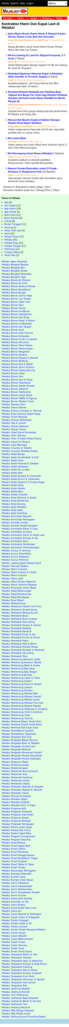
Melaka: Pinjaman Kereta (15, 817)
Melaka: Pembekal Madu (15, 640)
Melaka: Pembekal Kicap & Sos (19, 634)
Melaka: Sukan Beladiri (14, 935)
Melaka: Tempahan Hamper (17, 957)
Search (14, 3)
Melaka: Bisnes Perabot (14, 354)
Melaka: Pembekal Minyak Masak (20, 646)
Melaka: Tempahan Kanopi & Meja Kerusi (24, 963)
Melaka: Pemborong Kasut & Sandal (22, 684)
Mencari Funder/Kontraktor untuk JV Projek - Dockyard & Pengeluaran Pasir (33, 170)
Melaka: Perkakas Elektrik (16, 802)
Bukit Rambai (11, 217)
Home (5, 3)
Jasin (7, 233)
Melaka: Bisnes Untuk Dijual (17, 395)
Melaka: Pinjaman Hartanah (17, 811)
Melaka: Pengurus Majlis (15, 761)
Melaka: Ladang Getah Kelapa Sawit (21, 562)
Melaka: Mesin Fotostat (14, 569)
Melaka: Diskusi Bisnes (14, 407)
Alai (6, 202)
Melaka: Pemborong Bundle (17, 674)
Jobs (22, 3)
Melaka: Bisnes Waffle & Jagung (19, 398)
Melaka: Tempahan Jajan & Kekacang (22, 960)
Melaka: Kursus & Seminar (16, 550)
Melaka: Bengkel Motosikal (16, 273)
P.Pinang (46, 18)
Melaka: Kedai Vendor (13, 488)
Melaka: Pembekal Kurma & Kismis (21, 637)
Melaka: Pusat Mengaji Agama (18, 855)
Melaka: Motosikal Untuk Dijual (19, 587)
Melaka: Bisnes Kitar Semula (17, 332)
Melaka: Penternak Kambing (17, 777)
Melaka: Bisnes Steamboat (16, 382)
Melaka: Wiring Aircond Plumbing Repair (24, 1016)
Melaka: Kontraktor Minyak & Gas (20, 538)
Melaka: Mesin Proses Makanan (19, 581)
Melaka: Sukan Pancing (14, 945)
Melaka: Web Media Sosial (16, 1013)
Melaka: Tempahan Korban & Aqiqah (22, 973)
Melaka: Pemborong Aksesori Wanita (21, 662)
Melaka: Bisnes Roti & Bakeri (17, 364)
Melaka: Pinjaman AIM (14, 808)
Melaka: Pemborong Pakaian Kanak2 (22, 696)
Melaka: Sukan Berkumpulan (17, 938)
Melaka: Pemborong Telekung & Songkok (24, 708)
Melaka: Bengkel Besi (13, 267)
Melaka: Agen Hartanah (14, 261)
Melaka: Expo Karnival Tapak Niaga (21, 413)
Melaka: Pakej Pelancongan (17, 590)
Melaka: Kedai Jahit (12, 472)
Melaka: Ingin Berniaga (14, 444)
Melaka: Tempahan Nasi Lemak (18, 982)
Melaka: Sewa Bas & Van (15, 901)
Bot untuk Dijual (17, 138)
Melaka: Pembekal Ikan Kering (18, 621)
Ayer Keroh (10, 208)
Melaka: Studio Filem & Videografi (20, 917)
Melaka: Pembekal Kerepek (16, 628)
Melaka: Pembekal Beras (15, 615)
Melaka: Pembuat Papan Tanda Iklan (21, 721)
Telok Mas (9, 255)
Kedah (33, 18)
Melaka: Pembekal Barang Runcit (20, 612)
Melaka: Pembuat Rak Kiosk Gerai (20, 727)
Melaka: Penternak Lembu (16, 780)
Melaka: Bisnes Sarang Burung (18, 370)
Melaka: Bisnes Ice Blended (17, 323)
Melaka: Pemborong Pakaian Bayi (20, 693)
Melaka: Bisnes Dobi (13, 305)
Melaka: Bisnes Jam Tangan (16, 326)
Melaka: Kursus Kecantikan (16, 553)
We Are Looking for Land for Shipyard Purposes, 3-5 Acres (36, 57)
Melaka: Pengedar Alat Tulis (17, 736)
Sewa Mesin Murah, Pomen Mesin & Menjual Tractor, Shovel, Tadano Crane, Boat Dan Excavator (37, 35)
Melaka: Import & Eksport (16, 441)
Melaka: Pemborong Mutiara (17, 690)
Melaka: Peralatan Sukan (15, 792)
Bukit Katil (10, 214)
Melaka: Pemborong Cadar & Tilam (21, 677)
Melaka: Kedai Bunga (13, 454)
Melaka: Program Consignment (18, 836)
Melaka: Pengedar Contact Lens (19, 746)
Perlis (21, 18)
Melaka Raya (11, 242)
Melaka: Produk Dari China (16, 830)
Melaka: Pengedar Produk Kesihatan (21, 758)
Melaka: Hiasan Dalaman (15, 426)
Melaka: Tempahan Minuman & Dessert (23, 979)
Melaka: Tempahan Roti (14, 985)
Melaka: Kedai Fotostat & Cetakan (20, 463)
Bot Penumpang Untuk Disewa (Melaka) (30, 153)
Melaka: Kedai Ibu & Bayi (15, 469)
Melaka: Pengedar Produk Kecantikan (22, 755)
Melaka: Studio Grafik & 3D (17, 923)
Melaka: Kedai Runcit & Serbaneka (21, 478)
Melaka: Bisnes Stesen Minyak (18, 385)
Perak (59, 18)
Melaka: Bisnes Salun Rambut (18, 367)
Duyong (8, 227)
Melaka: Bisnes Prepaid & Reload (20, 357)
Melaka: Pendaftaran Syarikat (17, 730)
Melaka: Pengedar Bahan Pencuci (20, 740)
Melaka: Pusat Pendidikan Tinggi (19, 858)
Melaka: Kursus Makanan (15, 556)
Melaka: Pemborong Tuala (16, 715)
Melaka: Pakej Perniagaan (16, 597)
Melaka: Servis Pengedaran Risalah (21, 892)
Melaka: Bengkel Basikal (15, 264)
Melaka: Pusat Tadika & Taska (18, 864)
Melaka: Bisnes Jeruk (13, 329)
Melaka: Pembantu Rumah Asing (19, 609)
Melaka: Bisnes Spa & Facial (17, 379)
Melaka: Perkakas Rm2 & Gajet (18, 805)
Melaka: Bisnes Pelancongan (17, 348)
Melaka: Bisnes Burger (14, 292)
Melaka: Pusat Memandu (15, 851)
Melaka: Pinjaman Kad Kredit (17, 814)
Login (29, 3)
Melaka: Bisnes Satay (13, 373)
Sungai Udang (12, 252)
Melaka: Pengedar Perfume (16, 749)
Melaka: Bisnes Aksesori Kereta (18, 286)
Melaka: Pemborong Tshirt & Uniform (22, 712)
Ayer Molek (10, 211)
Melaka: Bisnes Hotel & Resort (18, 320)
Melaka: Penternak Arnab (15, 764)
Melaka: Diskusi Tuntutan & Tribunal (22, 410)
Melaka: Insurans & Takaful (17, 447)
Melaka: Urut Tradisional (15, 994)
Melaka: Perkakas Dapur (15, 799)
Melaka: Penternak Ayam (15, 768)
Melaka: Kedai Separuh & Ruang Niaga (23, 482)
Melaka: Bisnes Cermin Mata (17, 295)
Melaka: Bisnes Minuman (15, 342)
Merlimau (9, 249)
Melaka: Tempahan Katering (17, 966)
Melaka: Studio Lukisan (14, 926)
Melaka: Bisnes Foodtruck (16, 311)
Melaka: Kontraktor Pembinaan (18, 544)
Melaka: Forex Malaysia (14, 416)
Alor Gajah (10, 205)
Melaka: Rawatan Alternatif (16, 873)
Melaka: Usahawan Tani (14, 1004)
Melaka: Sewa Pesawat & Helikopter (21, 913)
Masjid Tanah (11, 236)
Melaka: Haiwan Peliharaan (16, 419)
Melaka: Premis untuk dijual (17, 827)
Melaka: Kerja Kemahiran (15, 500)
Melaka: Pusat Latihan (14, 848)
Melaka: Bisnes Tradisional (16, 391)
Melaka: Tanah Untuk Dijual (17, 951)
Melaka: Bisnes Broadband (16, 289)
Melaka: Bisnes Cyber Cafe (16, 301)
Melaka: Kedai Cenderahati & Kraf (20, 457)
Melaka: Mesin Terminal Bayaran (19, 584)
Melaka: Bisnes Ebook (14, 308)
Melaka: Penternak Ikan (14, 774)
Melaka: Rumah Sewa (13, 876)
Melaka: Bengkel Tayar (14, 277)
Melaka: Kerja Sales (12, 510)
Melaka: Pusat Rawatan (14, 861)
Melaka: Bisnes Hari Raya (15, 317)
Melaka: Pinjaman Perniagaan (18, 824)
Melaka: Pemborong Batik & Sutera (21, 665)
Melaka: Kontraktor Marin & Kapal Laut (23, 534)
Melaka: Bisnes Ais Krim (14, 283)
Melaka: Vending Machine (16, 1007)
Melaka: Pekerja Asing (13, 603)
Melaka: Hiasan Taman (14, 429)
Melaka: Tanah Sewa (13, 948)
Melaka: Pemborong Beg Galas (18, 668)
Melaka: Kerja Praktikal (14, 506)
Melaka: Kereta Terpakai (15, 494)
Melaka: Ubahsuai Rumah (16, 991)
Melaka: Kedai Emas (13, 460)
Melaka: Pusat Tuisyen (14, 867)
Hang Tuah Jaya (12, 230)
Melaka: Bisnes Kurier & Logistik (19, 339)
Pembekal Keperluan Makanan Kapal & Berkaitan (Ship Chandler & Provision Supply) (35, 75)
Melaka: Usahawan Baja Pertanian (20, 997)
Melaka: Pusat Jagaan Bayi (16, 845)
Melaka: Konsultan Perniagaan (18, 519)
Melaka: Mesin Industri (14, 575)
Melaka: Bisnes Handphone (17, 314)
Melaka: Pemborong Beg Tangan (19, 671)
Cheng (7, 221)
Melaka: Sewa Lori (12, 910)
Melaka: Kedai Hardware (15, 466)
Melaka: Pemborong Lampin (17, 687)
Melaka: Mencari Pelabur (15, 566)
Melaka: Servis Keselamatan (17, 886)
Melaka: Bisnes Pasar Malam (17, 345)
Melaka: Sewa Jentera (13, 904)
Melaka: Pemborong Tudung (17, 718)
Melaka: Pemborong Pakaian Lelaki (21, 699)
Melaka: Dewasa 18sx (13, 404)
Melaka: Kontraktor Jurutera (17, 531)
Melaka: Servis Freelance (15, 882)
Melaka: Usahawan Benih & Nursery (21, 1001)
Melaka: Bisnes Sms (12, 376)
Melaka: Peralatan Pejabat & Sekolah (22, 789)
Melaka (8, 239)
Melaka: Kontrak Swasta (15, 522)
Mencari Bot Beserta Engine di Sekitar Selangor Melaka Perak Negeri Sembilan (34, 121)
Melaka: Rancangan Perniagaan (19, 870)
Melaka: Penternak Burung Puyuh (20, 771)
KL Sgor (8, 18)
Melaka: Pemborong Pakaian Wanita (21, 705)
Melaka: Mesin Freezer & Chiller (19, 572)
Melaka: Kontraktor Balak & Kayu (20, 528)
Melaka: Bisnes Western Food (18, 401)
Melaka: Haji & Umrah (14, 422)
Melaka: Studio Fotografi (15, 920)
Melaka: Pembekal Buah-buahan (19, 618)
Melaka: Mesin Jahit (12, 578)
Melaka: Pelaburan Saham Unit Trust (21, 606)
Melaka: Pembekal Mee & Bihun (19, 643)
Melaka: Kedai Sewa (13, 485)
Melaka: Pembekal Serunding (18, 652)
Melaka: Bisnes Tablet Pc (15, 388)
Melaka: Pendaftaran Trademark (19, 733)
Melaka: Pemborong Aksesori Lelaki (21, 659)
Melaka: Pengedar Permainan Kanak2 (22, 752)
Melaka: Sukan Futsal (13, 941)
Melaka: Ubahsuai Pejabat (16, 988)
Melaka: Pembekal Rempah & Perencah (23, 649)
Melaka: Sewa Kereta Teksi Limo (19, 907)
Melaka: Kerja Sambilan (14, 513)
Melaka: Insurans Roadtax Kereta (20, 450)
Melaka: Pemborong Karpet (16, 680)
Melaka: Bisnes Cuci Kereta (16, 298)
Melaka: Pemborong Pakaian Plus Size (22, 702)
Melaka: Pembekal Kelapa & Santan (21, 625)
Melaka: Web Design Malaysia (18, 1010)
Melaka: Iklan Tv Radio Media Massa (21, 438)
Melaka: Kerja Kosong (13, 503)
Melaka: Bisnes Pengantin (16, 351)
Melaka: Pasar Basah (13, 600)
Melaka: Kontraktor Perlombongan (20, 547)
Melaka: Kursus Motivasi (15, 559)
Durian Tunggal (12, 224)
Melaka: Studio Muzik (13, 932)
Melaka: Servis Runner (14, 895)
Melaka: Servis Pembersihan (17, 889)
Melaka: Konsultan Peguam (17, 516)
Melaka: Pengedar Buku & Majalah (21, 743)
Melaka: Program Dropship (16, 839)
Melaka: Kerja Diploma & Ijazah (19, 497)
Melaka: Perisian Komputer (16, 796)
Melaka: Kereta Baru (12, 491)
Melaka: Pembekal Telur (15, 656)
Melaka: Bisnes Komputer (15, 336)
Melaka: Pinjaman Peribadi (16, 820)
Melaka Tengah (12, 245)
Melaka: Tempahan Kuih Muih (18, 976)
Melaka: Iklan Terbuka (14, 435)
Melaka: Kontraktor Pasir (15, 541)
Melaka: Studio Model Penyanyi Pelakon (24, 929)
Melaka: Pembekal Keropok (16, 631)
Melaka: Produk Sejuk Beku (16, 833)
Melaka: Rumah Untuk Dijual (17, 879)
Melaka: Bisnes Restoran (15, 360)
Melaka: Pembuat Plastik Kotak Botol (22, 724)
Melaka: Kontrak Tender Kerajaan (20, 525)
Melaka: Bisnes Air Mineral (16, 280)
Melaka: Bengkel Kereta (14, 270)
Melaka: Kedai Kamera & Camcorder (21, 475)
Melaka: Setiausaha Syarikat (17, 898)
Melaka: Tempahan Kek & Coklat (19, 969)
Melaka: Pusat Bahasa (13, 842)
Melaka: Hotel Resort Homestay (19, 432)
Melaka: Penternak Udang (16, 783)
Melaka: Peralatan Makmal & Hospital (22, 786)
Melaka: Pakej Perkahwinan (16, 594)
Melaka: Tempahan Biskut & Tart (19, 954)
